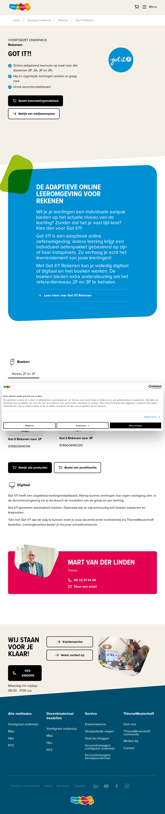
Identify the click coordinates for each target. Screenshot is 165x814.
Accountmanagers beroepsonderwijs (97, 757)
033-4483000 (28, 673)
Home (16, 20)
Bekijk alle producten (33, 467)
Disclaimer (63, 786)
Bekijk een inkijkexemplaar (37, 114)
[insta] (127, 786)
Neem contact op (72, 655)
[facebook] (116, 786)
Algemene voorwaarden (25, 786)
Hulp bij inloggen (97, 738)
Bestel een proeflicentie (80, 467)
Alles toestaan (135, 425)
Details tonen (150, 417)
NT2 (11, 745)
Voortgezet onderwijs (39, 20)
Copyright (80, 786)
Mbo (11, 731)
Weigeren (29, 425)
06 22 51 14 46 (85, 580)
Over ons (129, 724)
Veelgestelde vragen (99, 731)
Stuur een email (85, 586)
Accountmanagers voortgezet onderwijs (100, 747)
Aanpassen (81, 425)
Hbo (11, 738)
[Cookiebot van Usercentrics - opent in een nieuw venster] (144, 387)
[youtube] (106, 786)
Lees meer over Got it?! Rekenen (67, 295)
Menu (153, 6)
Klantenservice (73, 642)
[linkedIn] (95, 786)
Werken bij (130, 740)
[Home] (20, 7)
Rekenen (63, 20)
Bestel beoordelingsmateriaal (39, 101)
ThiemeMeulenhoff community (136, 733)
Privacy (48, 786)
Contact (128, 747)
